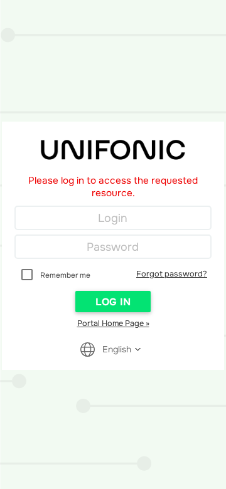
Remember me (65, 275)
